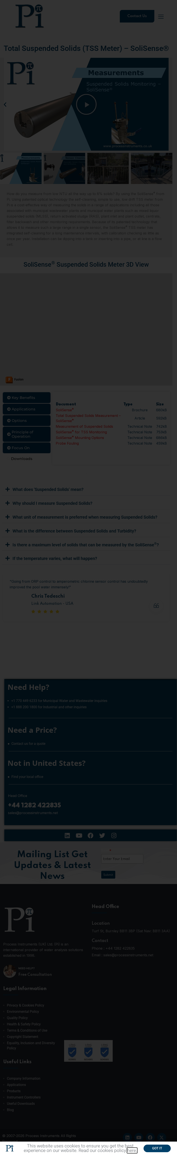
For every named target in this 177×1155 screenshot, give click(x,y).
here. (132, 1150)
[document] (88, 577)
